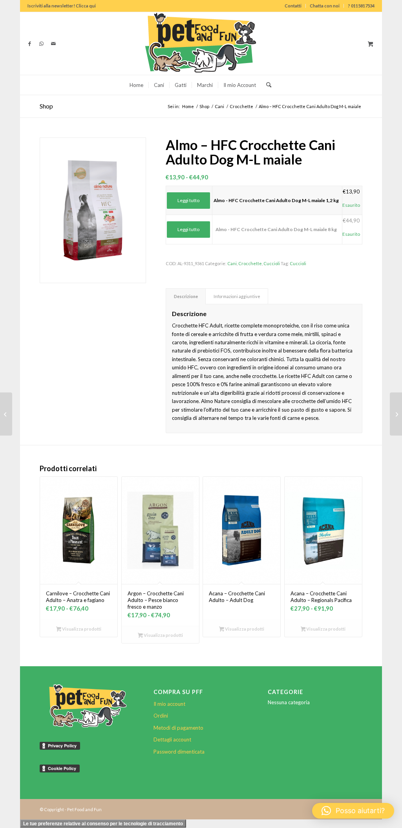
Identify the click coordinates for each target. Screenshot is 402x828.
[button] (353, 811)
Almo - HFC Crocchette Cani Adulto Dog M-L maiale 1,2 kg (276, 200)
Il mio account (169, 704)
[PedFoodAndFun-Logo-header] (201, 43)
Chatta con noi (325, 5)
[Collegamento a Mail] (53, 43)
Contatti (293, 5)
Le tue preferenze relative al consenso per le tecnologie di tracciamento (103, 823)
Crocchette (250, 263)
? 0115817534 (361, 5)
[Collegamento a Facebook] (30, 43)
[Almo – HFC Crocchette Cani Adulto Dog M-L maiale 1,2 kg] (396, 414)
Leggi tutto (188, 200)
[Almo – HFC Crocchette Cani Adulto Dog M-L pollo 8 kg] (6, 414)
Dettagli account (172, 739)
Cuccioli (271, 263)
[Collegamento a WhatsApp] (42, 43)
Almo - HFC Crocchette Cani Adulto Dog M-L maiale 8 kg (276, 229)
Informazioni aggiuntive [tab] (237, 296)
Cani (232, 263)
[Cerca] (266, 85)
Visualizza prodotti (81, 628)
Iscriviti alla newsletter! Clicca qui (61, 5)
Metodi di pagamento (178, 728)
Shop (46, 106)
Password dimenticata (179, 751)
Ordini (160, 715)
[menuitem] (293, 6)
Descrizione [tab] (186, 296)
